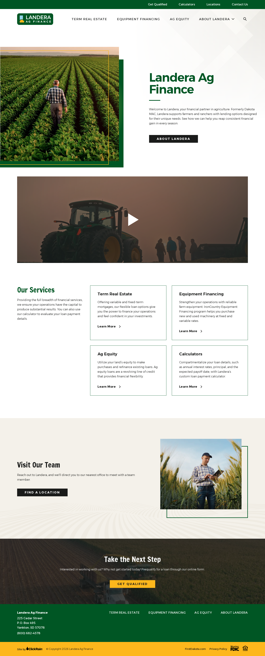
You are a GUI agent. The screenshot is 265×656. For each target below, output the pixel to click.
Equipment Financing (138, 19)
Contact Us (240, 4)
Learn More (107, 326)
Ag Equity (179, 19)
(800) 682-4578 (28, 633)
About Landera (214, 19)
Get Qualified (157, 4)
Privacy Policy (218, 649)
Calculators (187, 4)
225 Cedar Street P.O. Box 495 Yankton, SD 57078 (31, 623)
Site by (21, 649)
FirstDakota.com (195, 649)
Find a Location (42, 492)
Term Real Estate (89, 19)
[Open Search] (245, 19)
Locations (213, 4)
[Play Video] (132, 220)
